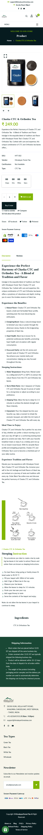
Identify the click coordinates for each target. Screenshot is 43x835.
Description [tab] (6, 256)
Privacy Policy (31, 823)
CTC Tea (18, 168)
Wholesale (7, 757)
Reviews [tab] (19, 256)
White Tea (7, 752)
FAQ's (21, 823)
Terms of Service (21, 830)
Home (9, 41)
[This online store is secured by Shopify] (8, 235)
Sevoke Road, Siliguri (23, 5)
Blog (15, 823)
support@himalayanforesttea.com (21, 2)
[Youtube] (24, 8)
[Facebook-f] (18, 8)
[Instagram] (21, 8)
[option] (21, 72)
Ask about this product (12, 214)
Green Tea (7, 742)
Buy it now (9, 205)
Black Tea (7, 747)
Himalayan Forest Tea (22, 160)
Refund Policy (13, 827)
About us (7, 823)
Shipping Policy (26, 827)
